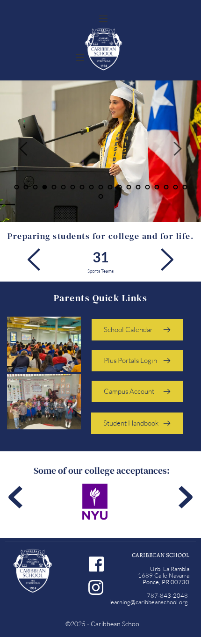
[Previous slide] (24, 148)
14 (138, 187)
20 (100, 196)
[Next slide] (177, 148)
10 (100, 187)
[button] (103, 18)
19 (184, 187)
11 (110, 187)
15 (147, 187)
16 (156, 187)
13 (128, 187)
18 (175, 187)
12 (119, 187)
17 (166, 187)
